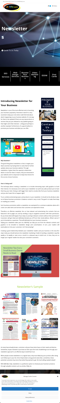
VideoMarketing (34, 74)
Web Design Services (15, 74)
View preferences (30, 397)
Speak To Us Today (10, 50)
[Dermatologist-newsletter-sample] (49, 304)
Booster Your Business (25, 75)
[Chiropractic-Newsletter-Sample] (10, 329)
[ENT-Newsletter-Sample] (29, 329)
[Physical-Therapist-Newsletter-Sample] (49, 329)
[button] (57, 376)
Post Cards (54, 75)
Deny (30, 393)
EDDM (44, 75)
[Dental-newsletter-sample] (10, 304)
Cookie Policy (29, 401)
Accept (30, 389)
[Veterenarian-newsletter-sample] (29, 304)
